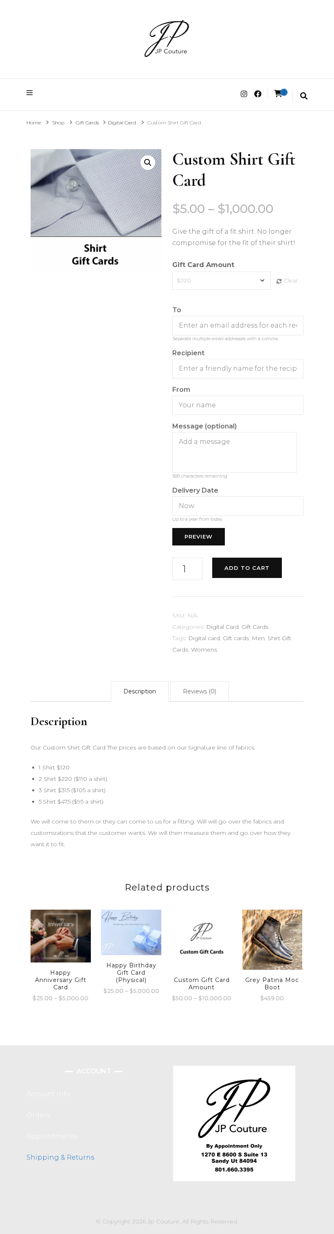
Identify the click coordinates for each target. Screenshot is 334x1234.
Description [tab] (139, 691)
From (181, 389)
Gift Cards (255, 626)
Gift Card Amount (203, 265)
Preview (199, 536)
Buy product (272, 940)
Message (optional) (204, 426)
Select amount (61, 940)
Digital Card (222, 626)
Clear (290, 280)
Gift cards (236, 638)
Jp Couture (163, 1221)
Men (258, 638)
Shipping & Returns (60, 1157)
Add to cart (247, 568)
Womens (204, 649)
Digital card (204, 638)
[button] (148, 162)
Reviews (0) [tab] (199, 691)
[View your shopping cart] (278, 94)
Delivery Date (195, 490)
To (176, 310)
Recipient (188, 353)
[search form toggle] (304, 96)
